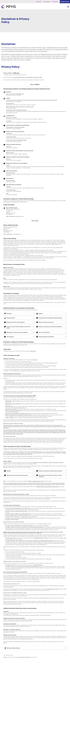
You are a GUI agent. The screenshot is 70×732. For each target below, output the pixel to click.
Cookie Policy (33, 351)
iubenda (4, 657)
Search (39, 1)
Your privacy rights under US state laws (43, 484)
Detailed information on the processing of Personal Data (47, 486)
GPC (16, 590)
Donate (56, 1)
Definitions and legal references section (35, 481)
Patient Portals (65, 1)
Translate (47, 1)
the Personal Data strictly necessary (24, 657)
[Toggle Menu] (68, 7)
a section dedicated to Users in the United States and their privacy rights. (27, 77)
